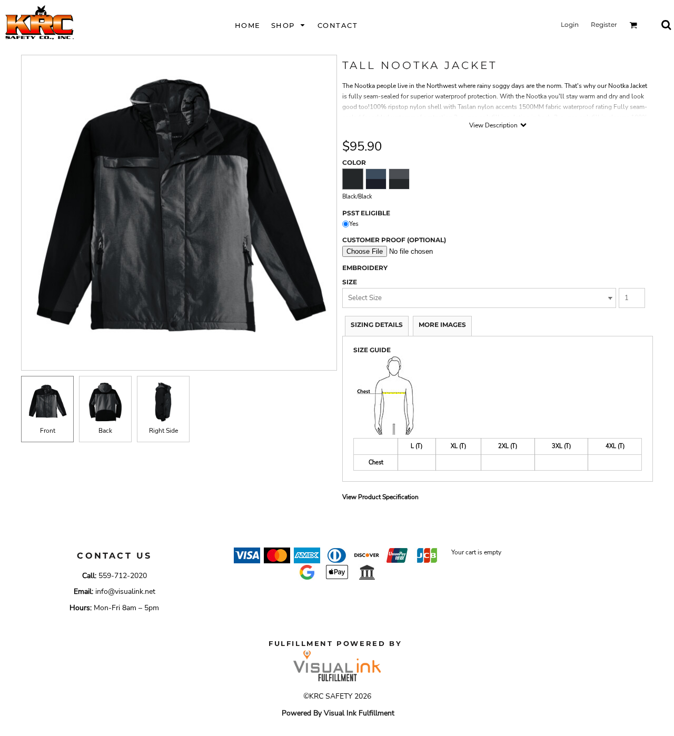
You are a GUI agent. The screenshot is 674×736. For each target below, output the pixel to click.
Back (105, 430)
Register (604, 24)
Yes (354, 224)
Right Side (163, 430)
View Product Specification (380, 497)
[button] (289, 25)
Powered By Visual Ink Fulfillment (338, 713)
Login (570, 24)
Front (47, 430)
